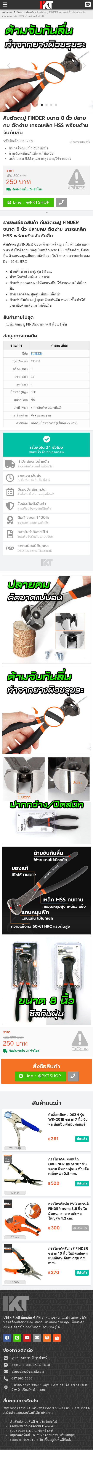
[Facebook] (7, 1338)
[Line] (17, 1338)
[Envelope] (37, 1338)
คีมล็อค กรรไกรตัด (24, 12)
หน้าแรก (7, 12)
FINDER (36, 353)
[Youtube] (27, 1338)
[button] (8, 65)
